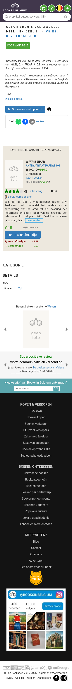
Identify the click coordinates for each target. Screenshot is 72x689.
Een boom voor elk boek (36, 567)
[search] (66, 17)
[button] (5, 329)
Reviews (36, 411)
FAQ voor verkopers (36, 430)
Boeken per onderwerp (36, 492)
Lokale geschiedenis (36, 518)
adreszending (23, 245)
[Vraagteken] (51, 8)
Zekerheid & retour (36, 436)
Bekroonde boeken (36, 473)
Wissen (51, 306)
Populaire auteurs (36, 511)
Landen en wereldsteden (36, 524)
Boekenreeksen (36, 486)
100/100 (34, 169)
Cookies (20, 677)
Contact (36, 548)
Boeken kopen (36, 417)
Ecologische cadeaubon (36, 455)
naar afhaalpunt (23, 241)
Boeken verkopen (36, 424)
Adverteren (36, 560)
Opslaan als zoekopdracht (26, 109)
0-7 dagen (32, 173)
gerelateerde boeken (19, 196)
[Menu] (67, 8)
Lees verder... (34, 220)
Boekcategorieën (36, 479)
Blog (36, 541)
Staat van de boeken (36, 443)
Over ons (36, 554)
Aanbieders (44, 677)
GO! (56, 388)
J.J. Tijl (18, 288)
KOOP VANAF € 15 (17, 45)
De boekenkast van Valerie (48, 367)
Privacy (9, 677)
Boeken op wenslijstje (36, 449)
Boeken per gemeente (36, 498)
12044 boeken (34, 177)
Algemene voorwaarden (53, 672)
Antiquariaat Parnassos (43, 165)
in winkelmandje (25, 235)
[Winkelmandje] (43, 8)
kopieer (40, 121)
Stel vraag (36, 191)
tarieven (31, 227)
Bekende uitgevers (36, 505)
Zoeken (31, 677)
